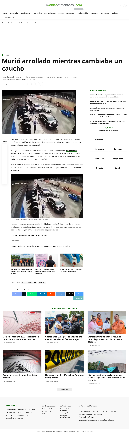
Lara (19, 153)
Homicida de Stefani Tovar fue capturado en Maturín (70, 270)
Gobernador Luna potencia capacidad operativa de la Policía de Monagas (63, 338)
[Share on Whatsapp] (21, 84)
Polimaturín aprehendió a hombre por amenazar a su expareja (45, 271)
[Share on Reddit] (29, 84)
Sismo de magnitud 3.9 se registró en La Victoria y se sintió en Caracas (21, 338)
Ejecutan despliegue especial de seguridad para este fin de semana (21, 271)
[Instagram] (11, 6)
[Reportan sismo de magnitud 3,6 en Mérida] (22, 361)
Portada (4, 23)
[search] (116, 6)
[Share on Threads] (37, 84)
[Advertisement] (64, 39)
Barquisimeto (71, 150)
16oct (47, 77)
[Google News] (8, 6)
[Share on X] (17, 84)
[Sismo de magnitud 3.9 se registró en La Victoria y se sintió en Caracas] (22, 322)
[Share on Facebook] (13, 84)
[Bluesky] (21, 6)
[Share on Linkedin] (25, 84)
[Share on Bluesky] (4, 177)
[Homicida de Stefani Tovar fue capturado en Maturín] (71, 260)
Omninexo (73, 431)
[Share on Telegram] (33, 84)
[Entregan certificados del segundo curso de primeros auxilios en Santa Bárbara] (107, 322)
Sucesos (7, 55)
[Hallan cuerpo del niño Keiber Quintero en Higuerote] (64, 361)
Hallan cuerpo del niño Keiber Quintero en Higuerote (64, 376)
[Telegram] (14, 6)
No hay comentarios (70, 77)
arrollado (53, 77)
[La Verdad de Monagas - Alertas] (64, 5)
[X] (6, 6)
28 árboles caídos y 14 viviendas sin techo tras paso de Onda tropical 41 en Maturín (106, 378)
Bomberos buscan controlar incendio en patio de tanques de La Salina (40, 246)
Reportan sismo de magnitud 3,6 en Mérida (20, 376)
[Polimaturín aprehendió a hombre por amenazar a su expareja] (46, 260)
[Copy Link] (41, 84)
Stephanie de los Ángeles (12, 77)
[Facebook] (3, 6)
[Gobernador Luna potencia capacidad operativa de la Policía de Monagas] (64, 322)
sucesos (59, 77)
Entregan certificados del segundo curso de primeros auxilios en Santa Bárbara (105, 339)
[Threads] (19, 6)
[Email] (4, 182)
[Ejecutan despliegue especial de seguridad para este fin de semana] (22, 260)
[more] (125, 15)
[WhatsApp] (16, 6)
